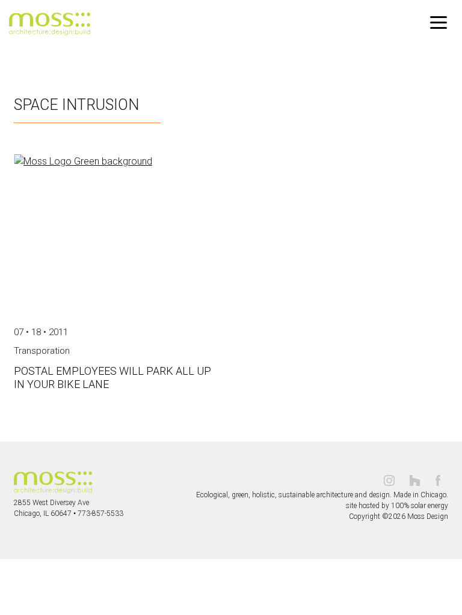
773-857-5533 (100, 513)
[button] (438, 23)
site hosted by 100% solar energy (397, 505)
